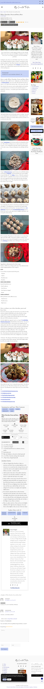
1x (23, 442)
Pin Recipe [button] (24, 437)
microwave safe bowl (5, 82)
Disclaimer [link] (35, 687)
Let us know (13, 524)
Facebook (5, 672)
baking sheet (9, 173)
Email (4, 665)
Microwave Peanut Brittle (5, 399)
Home (2, 11)
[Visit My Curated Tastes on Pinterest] (42, 1)
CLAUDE (12, 409)
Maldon (13, 175)
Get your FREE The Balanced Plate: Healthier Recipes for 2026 (10, 2)
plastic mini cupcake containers (18, 209)
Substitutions (11, 512)
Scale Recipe (19, 513)
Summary (25, 512)
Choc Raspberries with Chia (6, 393)
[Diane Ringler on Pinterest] (12, 585)
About (4, 664)
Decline (9, 679)
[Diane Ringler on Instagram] (10, 585)
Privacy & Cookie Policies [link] (11, 687)
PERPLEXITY (5, 411)
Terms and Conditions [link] (20, 687)
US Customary (15, 442)
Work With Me (6, 667)
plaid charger (5, 240)
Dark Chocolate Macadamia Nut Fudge (8, 397)
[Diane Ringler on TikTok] (17, 585)
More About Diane (37, 62)
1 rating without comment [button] (12, 618)
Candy (4, 11)
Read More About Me (14, 588)
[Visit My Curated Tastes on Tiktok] (42, 3)
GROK (12, 411)
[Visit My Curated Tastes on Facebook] (39, 3)
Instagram (5, 669)
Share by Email (15, 437)
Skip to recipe (4, 22)
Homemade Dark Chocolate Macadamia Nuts (9, 391)
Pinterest (5, 670)
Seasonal (33, 93)
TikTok (4, 673)
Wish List (34, 91)
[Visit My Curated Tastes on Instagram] (39, 1)
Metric (20, 442)
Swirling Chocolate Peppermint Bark (8, 395)
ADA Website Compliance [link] (28, 687)
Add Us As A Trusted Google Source (10, 24)
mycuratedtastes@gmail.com (37, 64)
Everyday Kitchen (35, 86)
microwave (18, 64)
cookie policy (4, 677)
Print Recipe (12, 22)
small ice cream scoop (8, 171)
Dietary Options (4, 513)
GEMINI (17, 409)
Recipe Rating (3, 626)
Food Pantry (34, 89)
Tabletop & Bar (35, 88)
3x (26, 442)
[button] (42, 7)
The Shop (33, 85)
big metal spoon (7, 142)
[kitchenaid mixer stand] (36, 77)
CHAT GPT (5, 409)
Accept (4, 679)
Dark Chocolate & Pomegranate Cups (8, 401)
